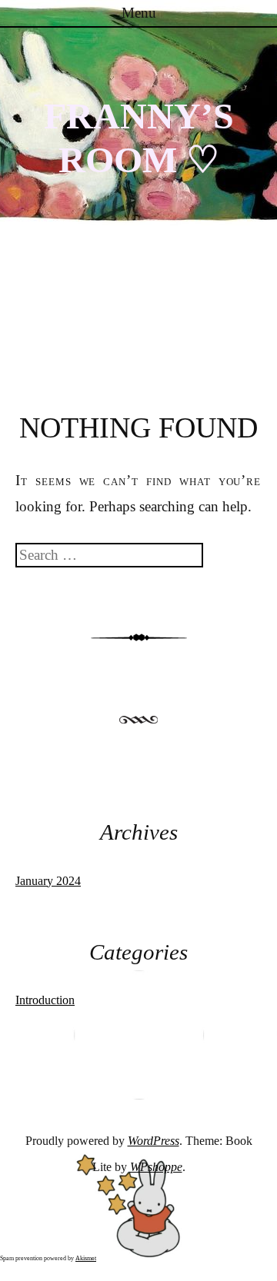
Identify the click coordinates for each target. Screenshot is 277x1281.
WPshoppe (156, 1166)
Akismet (85, 1258)
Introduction (45, 1000)
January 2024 (48, 880)
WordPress (153, 1140)
